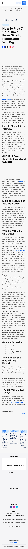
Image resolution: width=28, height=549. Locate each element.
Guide (3, 432)
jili (7, 24)
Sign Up (24, 3)
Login (18, 2)
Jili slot (21, 181)
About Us (9, 513)
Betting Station (20, 515)
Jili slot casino (6, 99)
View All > (23, 413)
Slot (8, 9)
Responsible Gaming (9, 515)
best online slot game (19, 250)
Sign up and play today (16, 402)
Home (3, 9)
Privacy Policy (17, 513)
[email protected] (14, 542)
